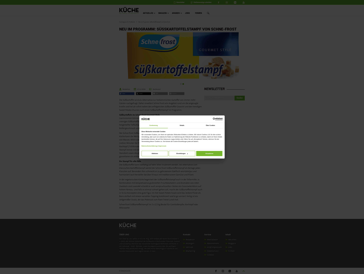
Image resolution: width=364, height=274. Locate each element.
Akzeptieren (209, 153)
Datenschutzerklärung (149, 146)
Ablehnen (155, 153)
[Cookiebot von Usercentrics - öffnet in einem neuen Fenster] (214, 119)
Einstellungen (181, 153)
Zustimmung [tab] (153, 125)
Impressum (162, 146)
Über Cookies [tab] (210, 125)
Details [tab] (182, 125)
